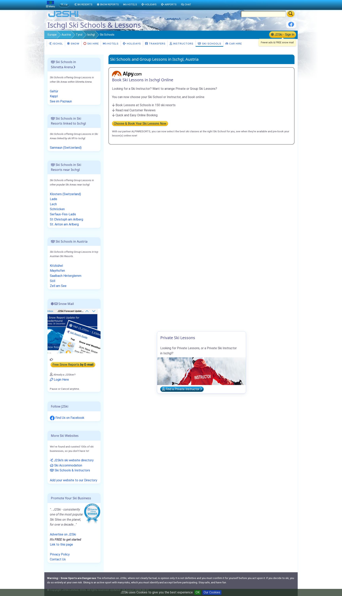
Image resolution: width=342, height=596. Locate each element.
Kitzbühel (56, 266)
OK (198, 592)
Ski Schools (211, 43)
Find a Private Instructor (182, 389)
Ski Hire (93, 43)
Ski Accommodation (67, 465)
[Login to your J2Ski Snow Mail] (74, 331)
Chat (188, 4)
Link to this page (61, 544)
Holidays (133, 43)
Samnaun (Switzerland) (66, 147)
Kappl (54, 96)
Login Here (61, 379)
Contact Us (58, 559)
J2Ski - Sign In (284, 34)
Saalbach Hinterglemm (65, 276)
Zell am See (58, 286)
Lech (53, 204)
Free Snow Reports (72, 364)
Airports (170, 4)
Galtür (54, 91)
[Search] (290, 14)
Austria (66, 34)
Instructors (182, 43)
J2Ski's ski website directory (73, 460)
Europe (52, 34)
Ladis (53, 199)
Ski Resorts (84, 4)
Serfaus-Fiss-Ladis (63, 214)
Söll (52, 281)
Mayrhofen (57, 270)
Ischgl (91, 34)
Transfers (156, 43)
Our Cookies (212, 592)
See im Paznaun (61, 101)
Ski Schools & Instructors (72, 470)
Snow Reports (109, 4)
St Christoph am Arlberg (66, 219)
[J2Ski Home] (63, 17)
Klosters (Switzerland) (65, 194)
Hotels (112, 43)
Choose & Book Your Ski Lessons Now (140, 123)
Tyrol (79, 34)
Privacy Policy (60, 554)
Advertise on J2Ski (63, 534)
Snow (74, 43)
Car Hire (235, 43)
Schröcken (57, 209)
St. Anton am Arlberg (64, 224)
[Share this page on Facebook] (291, 25)
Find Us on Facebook (69, 418)
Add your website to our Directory (73, 480)
